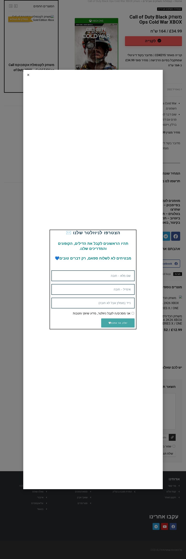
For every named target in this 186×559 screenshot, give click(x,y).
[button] (28, 74)
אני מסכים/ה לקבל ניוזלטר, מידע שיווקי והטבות (101, 313)
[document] (93, 279)
